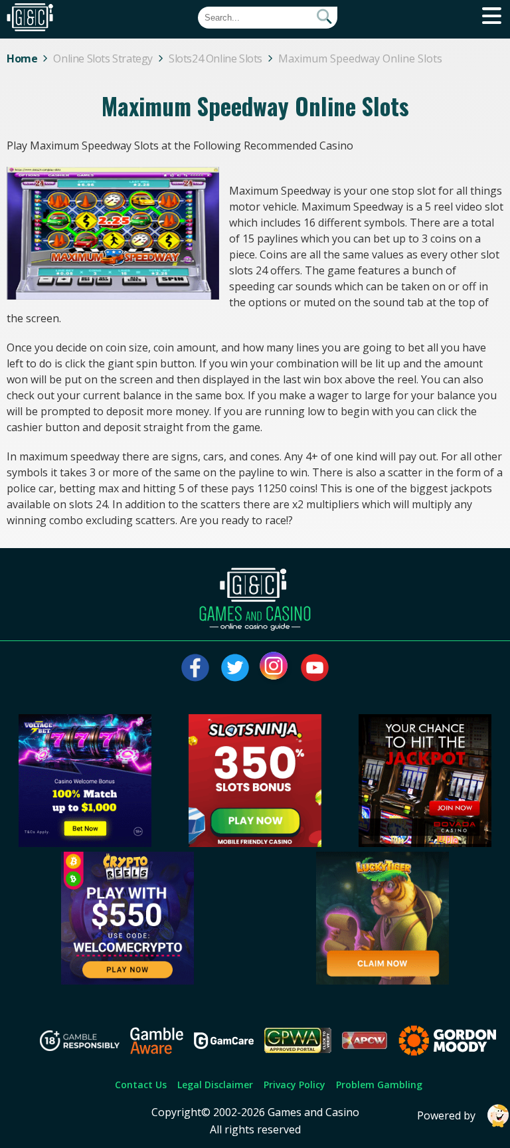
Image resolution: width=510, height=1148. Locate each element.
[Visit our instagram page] (275, 668)
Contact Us (141, 1084)
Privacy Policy (294, 1084)
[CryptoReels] (127, 980)
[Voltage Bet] (85, 843)
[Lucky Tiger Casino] (382, 980)
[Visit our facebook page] (195, 668)
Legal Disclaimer (215, 1084)
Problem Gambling (379, 1084)
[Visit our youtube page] (315, 668)
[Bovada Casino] (425, 843)
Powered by (446, 1115)
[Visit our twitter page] (235, 668)
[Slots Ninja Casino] (255, 843)
